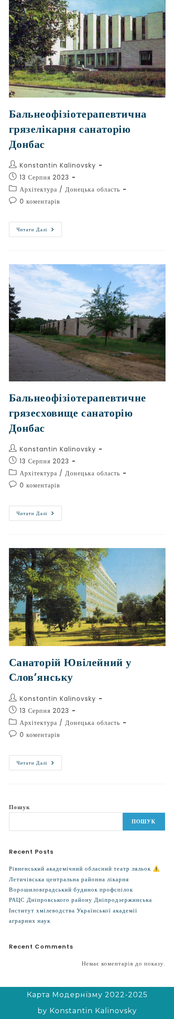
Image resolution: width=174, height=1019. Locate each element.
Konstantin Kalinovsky (58, 165)
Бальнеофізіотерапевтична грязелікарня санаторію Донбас (78, 128)
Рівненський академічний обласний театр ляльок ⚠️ (84, 868)
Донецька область (92, 189)
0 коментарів (40, 201)
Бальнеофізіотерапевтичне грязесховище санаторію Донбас (77, 412)
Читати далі (39, 227)
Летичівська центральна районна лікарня (69, 879)
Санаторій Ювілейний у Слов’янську (70, 670)
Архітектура (38, 189)
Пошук (19, 807)
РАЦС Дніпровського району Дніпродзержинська (80, 900)
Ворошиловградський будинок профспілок (71, 889)
